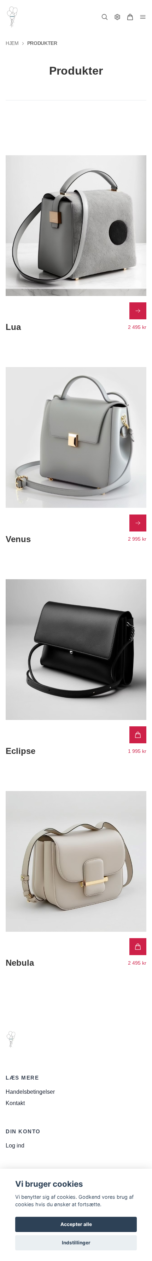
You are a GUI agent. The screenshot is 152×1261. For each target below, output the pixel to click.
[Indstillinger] (117, 17)
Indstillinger (76, 1242)
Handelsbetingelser (30, 1092)
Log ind (15, 1146)
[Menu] (142, 17)
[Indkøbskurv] (130, 17)
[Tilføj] (137, 734)
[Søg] (104, 17)
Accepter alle (76, 1224)
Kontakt (15, 1103)
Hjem (12, 43)
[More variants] (137, 310)
